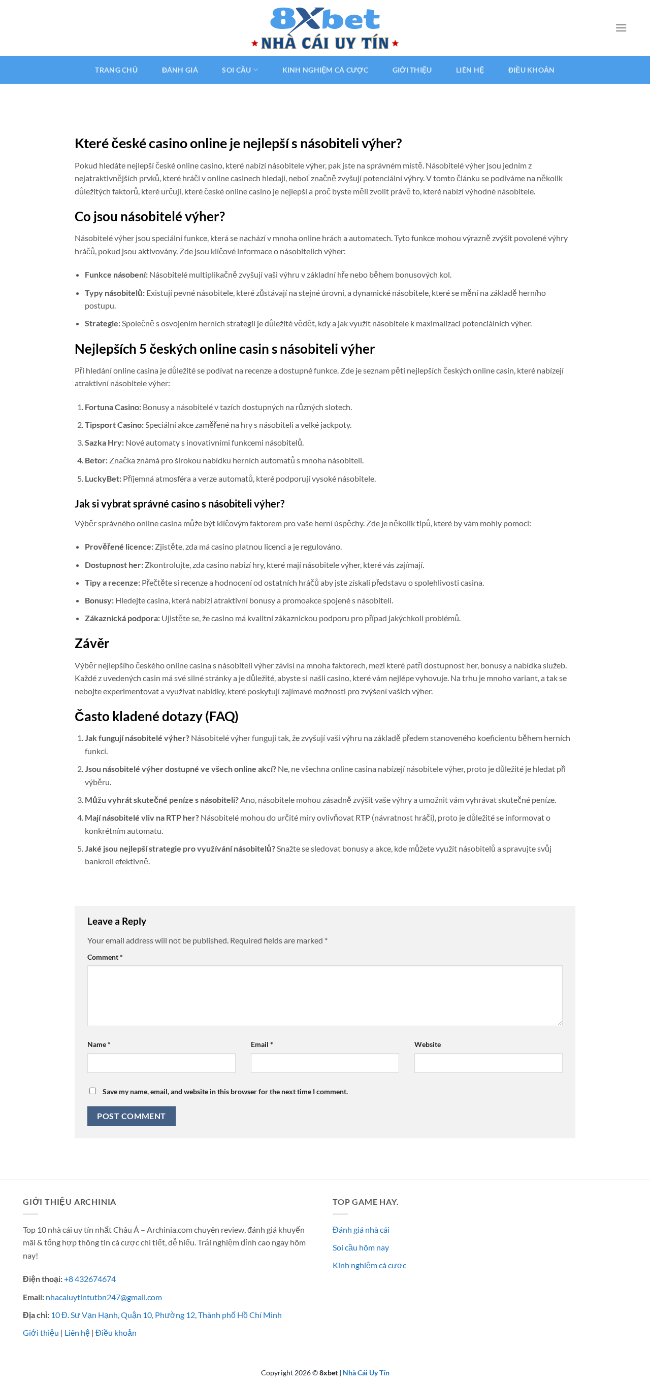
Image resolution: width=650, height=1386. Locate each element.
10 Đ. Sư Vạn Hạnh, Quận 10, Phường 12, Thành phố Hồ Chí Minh (166, 1315)
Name (99, 1044)
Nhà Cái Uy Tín (366, 1372)
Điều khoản (531, 69)
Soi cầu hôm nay (361, 1247)
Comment (105, 957)
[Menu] (621, 27)
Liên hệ (470, 69)
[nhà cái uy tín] (325, 28)
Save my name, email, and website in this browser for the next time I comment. (225, 1091)
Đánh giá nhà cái (361, 1229)
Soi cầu (236, 69)
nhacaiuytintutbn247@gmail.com (104, 1297)
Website (427, 1044)
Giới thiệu (412, 69)
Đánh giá (180, 69)
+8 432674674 (90, 1278)
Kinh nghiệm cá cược (325, 69)
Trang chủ (116, 69)
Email (262, 1044)
